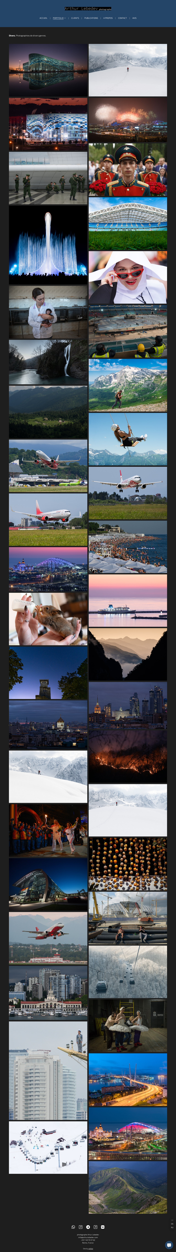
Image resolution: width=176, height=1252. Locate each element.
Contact (122, 18)
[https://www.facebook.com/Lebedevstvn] (95, 1227)
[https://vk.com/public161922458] (103, 1227)
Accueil (43, 18)
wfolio (90, 1249)
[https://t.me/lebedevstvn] (88, 1227)
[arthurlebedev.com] (88, 8)
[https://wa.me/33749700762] (73, 1227)
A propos (108, 18)
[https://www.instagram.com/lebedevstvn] (80, 1227)
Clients (75, 18)
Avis (134, 18)
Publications (91, 18)
